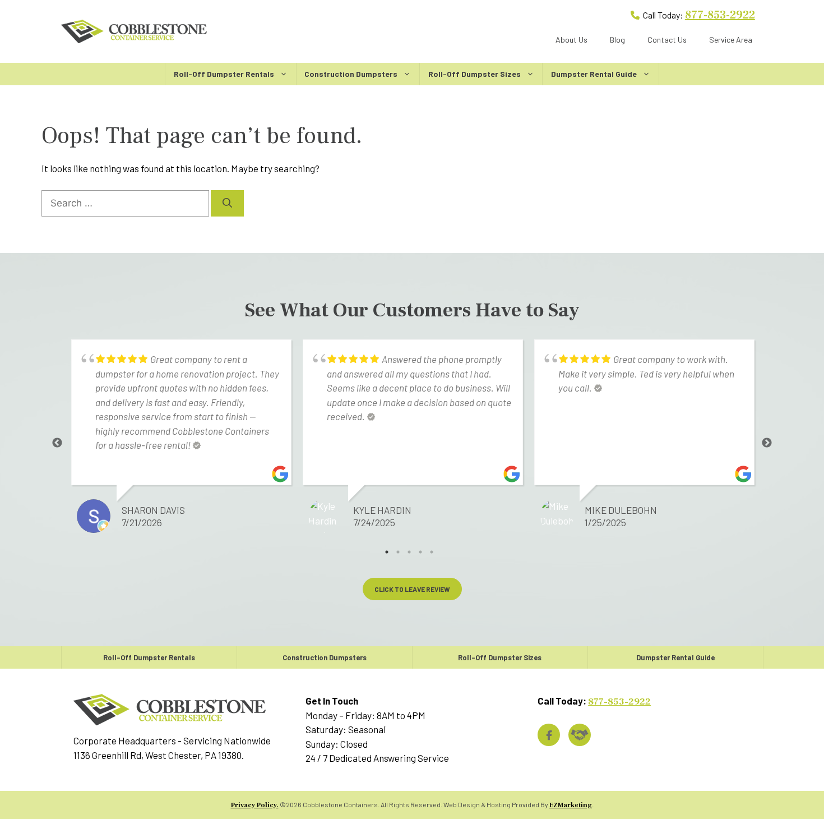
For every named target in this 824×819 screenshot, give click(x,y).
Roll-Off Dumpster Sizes (474, 74)
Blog (617, 39)
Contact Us (667, 39)
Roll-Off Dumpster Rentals (224, 74)
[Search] (227, 203)
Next (766, 443)
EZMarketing (570, 805)
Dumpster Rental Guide (594, 74)
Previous (57, 443)
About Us (571, 39)
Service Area (730, 39)
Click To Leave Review (412, 589)
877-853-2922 (720, 15)
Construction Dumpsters (350, 74)
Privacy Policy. (255, 805)
